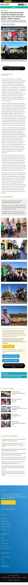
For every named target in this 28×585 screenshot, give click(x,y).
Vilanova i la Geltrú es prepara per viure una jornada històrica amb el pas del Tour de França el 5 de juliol (13, 445)
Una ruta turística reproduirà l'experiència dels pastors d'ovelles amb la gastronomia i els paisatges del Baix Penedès (14, 207)
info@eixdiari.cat (4, 565)
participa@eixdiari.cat (5, 566)
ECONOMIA (13, 7)
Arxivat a (6, 373)
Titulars (20, 1)
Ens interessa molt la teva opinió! (12, 376)
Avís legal (24, 577)
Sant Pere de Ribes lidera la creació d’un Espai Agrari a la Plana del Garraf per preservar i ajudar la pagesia (13, 473)
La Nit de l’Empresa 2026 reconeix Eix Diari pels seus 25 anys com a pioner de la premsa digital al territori (13, 468)
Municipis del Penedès (5, 526)
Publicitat (10, 580)
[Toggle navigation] (25, 5)
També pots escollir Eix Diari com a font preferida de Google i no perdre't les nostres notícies (13, 366)
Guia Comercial (4, 540)
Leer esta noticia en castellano (8, 24)
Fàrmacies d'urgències (5, 548)
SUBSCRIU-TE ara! (7, 1)
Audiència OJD (17, 580)
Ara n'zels (14, 400)
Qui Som (3, 559)
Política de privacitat (6, 577)
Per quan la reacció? (16, 415)
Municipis (14, 1)
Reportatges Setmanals (6, 523)
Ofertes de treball (4, 543)
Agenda (2, 537)
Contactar (3, 562)
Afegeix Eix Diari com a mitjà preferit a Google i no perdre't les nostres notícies (14, 68)
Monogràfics (3, 529)
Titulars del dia (4, 518)
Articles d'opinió (4, 521)
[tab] (14, 373)
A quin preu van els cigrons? (18, 393)
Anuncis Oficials (4, 545)
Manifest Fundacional (5, 557)
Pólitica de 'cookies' (16, 577)
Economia (21, 4)
